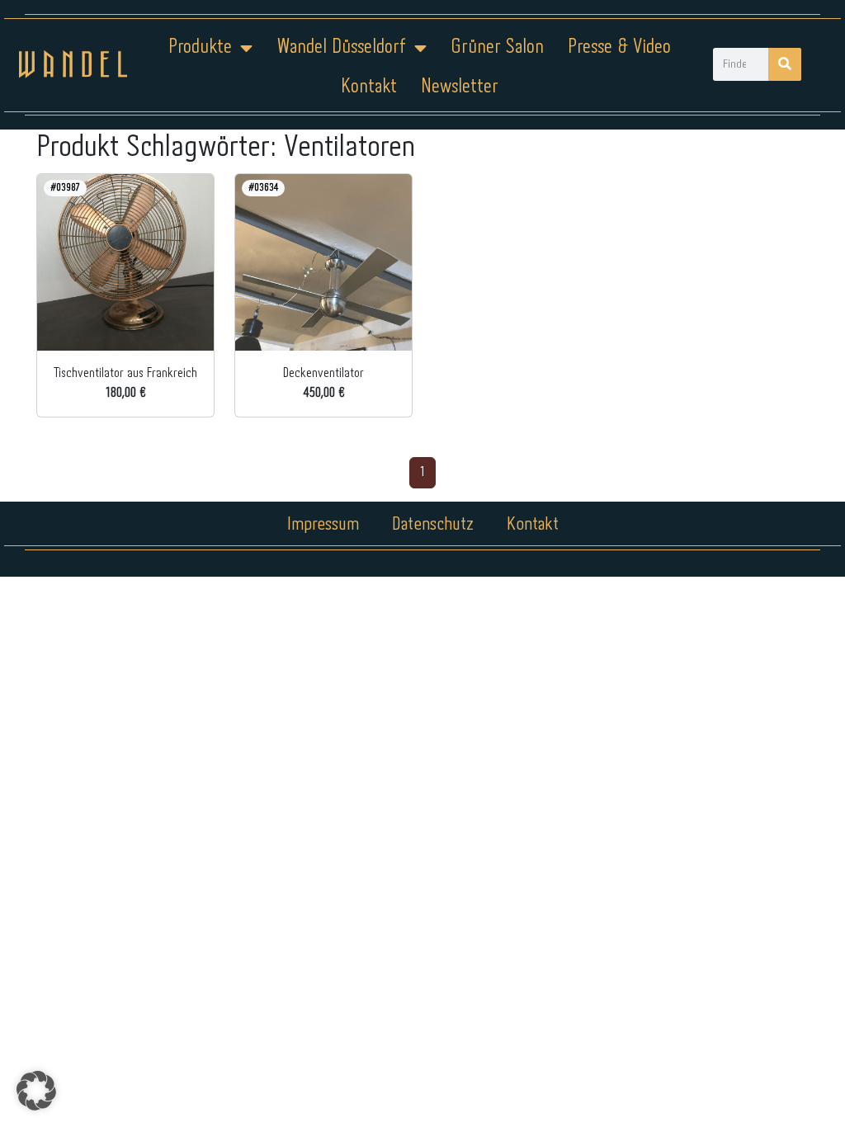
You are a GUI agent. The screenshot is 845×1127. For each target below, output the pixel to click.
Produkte (200, 47)
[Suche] (784, 64)
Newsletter (459, 87)
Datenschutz (433, 524)
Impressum (323, 524)
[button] (36, 1090)
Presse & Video (619, 47)
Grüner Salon (497, 47)
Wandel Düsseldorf (341, 47)
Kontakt (369, 87)
